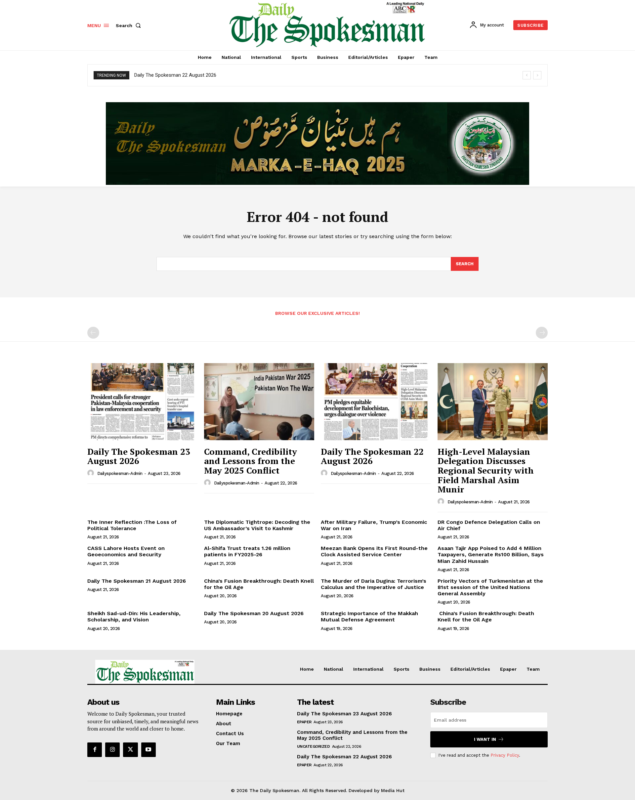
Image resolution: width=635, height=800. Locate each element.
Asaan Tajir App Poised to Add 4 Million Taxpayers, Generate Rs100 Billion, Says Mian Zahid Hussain (491, 554)
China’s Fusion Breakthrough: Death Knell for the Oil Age (259, 584)
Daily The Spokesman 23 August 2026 (138, 456)
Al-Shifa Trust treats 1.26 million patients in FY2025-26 (247, 551)
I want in (485, 739)
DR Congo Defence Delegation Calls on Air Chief (489, 525)
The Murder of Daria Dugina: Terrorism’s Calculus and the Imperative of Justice (373, 584)
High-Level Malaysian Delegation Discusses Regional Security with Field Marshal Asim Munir (486, 470)
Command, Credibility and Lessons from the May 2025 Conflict (250, 461)
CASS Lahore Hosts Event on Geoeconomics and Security (126, 551)
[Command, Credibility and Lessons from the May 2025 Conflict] (259, 401)
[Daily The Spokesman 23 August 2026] (142, 401)
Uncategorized (313, 746)
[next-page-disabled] (542, 333)
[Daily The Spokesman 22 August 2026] (376, 401)
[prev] (527, 75)
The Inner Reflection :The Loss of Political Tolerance (132, 525)
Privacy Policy (504, 755)
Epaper (304, 722)
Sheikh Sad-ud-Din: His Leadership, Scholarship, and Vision (134, 616)
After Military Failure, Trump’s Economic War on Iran (374, 525)
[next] (537, 75)
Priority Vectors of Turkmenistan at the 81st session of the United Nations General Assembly (490, 587)
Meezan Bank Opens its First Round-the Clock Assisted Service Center (374, 551)
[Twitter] (130, 749)
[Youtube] (148, 749)
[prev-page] (93, 333)
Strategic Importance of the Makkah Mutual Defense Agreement (369, 616)
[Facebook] (94, 749)
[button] (130, 25)
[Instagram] (112, 749)
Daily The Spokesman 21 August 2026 (136, 581)
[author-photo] (91, 473)
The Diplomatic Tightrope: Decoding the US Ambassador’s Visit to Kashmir (257, 525)
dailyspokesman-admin (120, 473)
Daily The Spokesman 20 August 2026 (254, 613)
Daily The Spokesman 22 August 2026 (175, 75)
